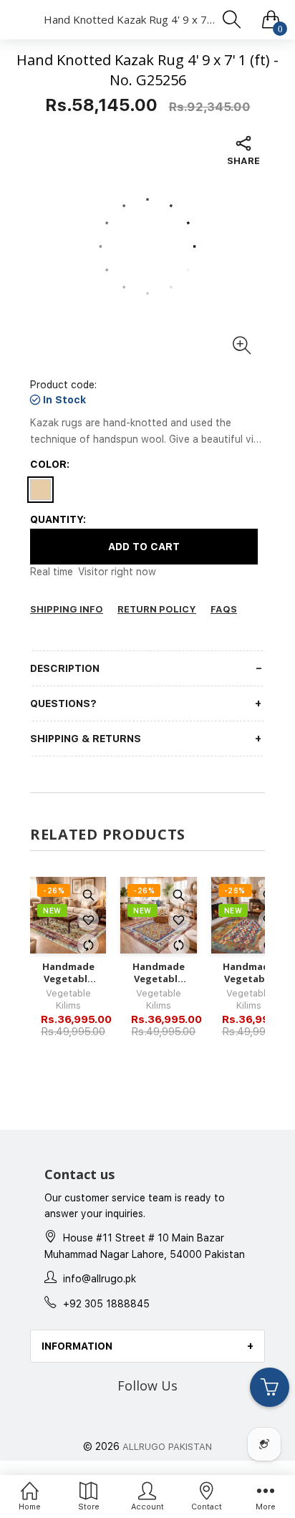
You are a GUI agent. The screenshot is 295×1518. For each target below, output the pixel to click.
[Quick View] (88, 894)
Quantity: (58, 519)
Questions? (63, 703)
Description (65, 668)
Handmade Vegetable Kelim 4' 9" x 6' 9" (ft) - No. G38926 (158, 973)
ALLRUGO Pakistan (167, 1446)
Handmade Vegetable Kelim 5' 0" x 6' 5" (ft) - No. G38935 (68, 973)
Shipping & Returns (85, 739)
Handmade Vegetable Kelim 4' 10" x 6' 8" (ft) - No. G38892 (249, 973)
